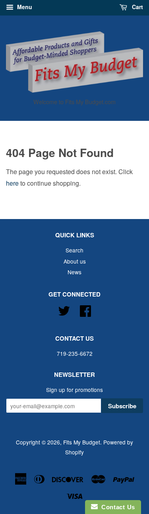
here (12, 183)
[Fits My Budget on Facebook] (85, 310)
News (74, 272)
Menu (23, 7)
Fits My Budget (81, 442)
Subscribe (122, 406)
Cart (136, 7)
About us (75, 261)
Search (74, 250)
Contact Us (116, 507)
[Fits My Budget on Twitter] (64, 310)
